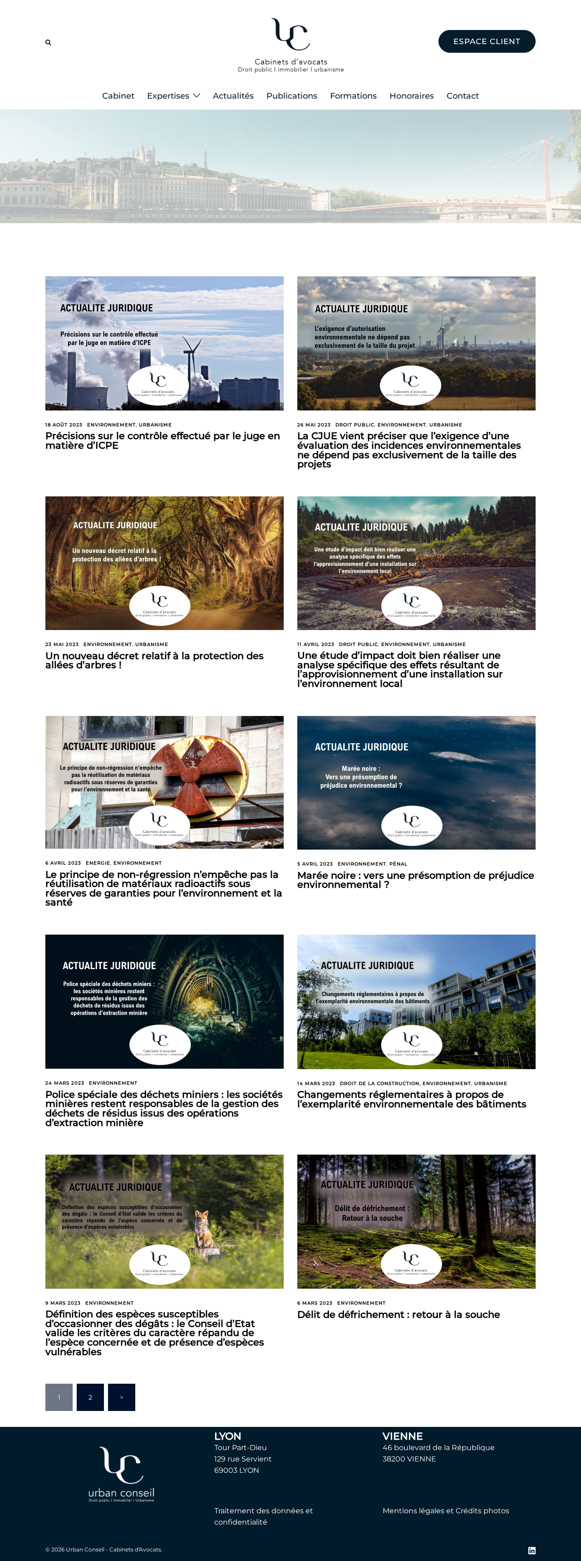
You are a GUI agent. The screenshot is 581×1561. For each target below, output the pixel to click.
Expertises (168, 96)
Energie (98, 863)
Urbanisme (155, 425)
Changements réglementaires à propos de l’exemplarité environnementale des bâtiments (412, 1099)
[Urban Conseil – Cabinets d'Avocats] (290, 41)
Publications (291, 96)
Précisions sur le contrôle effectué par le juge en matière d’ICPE (162, 440)
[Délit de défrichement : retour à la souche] (416, 1221)
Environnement (111, 425)
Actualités (233, 96)
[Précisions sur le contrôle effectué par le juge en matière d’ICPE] (164, 343)
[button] (48, 41)
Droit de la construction (379, 1083)
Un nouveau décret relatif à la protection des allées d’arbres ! (154, 660)
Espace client (487, 41)
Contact (463, 96)
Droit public (354, 425)
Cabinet (118, 96)
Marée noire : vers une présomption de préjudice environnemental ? (415, 880)
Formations (353, 96)
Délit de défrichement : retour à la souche (398, 1314)
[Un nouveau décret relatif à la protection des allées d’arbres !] (164, 563)
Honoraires (411, 96)
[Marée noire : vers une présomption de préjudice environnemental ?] (416, 782)
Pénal (398, 864)
